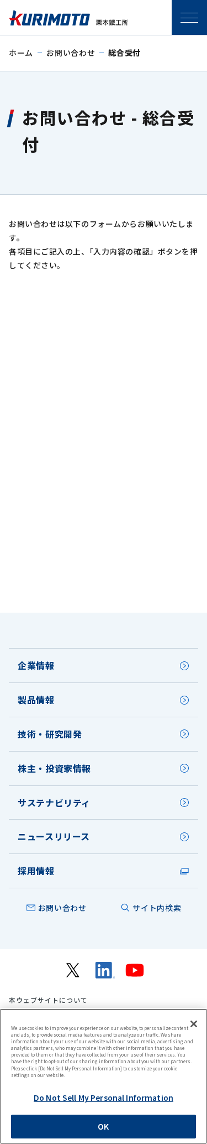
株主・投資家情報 (54, 768)
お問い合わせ (70, 52)
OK (103, 1126)
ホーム (21, 52)
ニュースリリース (54, 836)
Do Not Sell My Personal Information (103, 1097)
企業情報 (36, 665)
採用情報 (36, 870)
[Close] (194, 1024)
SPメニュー (189, 17)
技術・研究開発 (50, 734)
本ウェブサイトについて (48, 1000)
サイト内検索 (156, 907)
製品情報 (36, 699)
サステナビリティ (54, 802)
